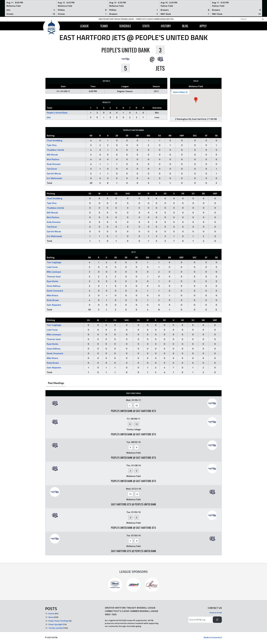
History (166, 26)
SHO (128, 193)
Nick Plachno (53, 159)
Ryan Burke (52, 281)
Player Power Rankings (58, 620)
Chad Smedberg (54, 140)
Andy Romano (54, 164)
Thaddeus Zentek (55, 150)
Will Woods (52, 154)
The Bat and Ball (55, 627)
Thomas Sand (53, 276)
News (50, 617)
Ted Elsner (52, 168)
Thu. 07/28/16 (133, 465)
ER (165, 193)
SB (216, 135)
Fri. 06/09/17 (133, 418)
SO (159, 135)
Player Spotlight (55, 624)
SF (206, 135)
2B (116, 135)
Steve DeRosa (53, 286)
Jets (49, 117)
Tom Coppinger (54, 262)
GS (90, 193)
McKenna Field (196, 86)
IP (148, 193)
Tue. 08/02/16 (133, 442)
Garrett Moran (54, 173)
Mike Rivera (52, 295)
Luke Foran (52, 267)
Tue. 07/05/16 (133, 512)
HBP (182, 135)
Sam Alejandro (54, 304)
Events (51, 613)
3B (127, 135)
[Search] (217, 619)
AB (91, 135)
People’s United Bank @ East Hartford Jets (133, 411)
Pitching (51, 193)
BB (170, 135)
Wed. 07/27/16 (133, 488)
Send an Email (215, 612)
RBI (148, 135)
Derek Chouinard (55, 290)
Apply (203, 26)
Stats (145, 26)
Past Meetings (56, 383)
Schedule (125, 26)
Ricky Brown (53, 300)
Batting (50, 135)
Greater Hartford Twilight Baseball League (116, 19)
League (84, 26)
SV (139, 193)
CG (116, 193)
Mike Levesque (54, 271)
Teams (104, 26)
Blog (185, 26)
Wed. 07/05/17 (133, 400)
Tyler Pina (51, 145)
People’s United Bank (57, 112)
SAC (195, 135)
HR (137, 135)
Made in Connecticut (213, 637)
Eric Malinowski (54, 178)
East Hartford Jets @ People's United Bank (133, 504)
